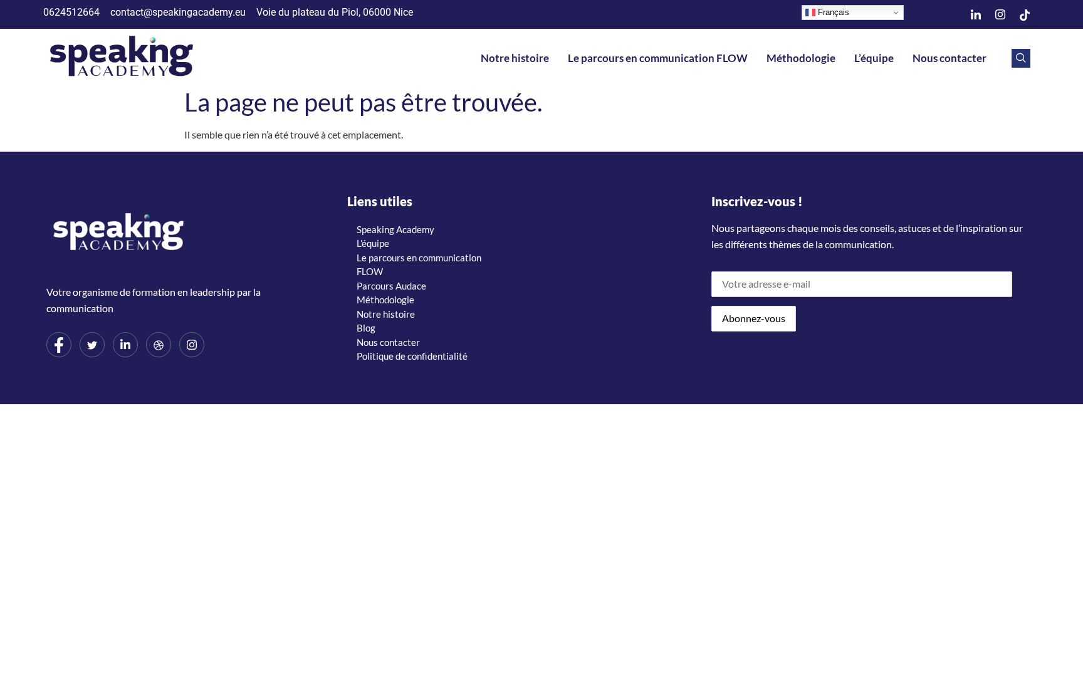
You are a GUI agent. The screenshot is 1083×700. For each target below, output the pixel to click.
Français (832, 12)
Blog (366, 327)
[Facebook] (58, 344)
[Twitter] (92, 344)
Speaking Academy (395, 229)
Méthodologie (800, 58)
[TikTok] (1024, 14)
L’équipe (874, 58)
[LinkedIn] (975, 14)
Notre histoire (515, 58)
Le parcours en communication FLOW (658, 58)
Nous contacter (949, 58)
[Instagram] (1000, 14)
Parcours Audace (391, 285)
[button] (1021, 58)
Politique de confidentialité (412, 356)
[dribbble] (158, 344)
